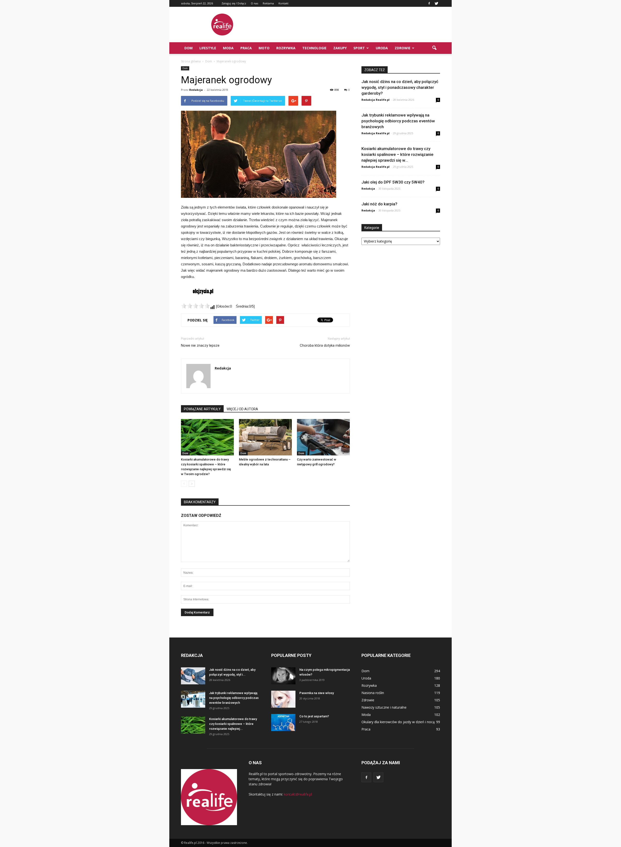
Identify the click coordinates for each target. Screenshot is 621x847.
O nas (254, 3)
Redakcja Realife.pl (375, 99)
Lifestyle (207, 48)
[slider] (195, 306)
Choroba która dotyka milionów (325, 345)
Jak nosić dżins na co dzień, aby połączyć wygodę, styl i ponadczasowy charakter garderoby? (399, 87)
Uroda (382, 48)
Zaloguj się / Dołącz (233, 3)
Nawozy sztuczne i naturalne (384, 707)
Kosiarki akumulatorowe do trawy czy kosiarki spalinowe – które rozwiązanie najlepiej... (233, 723)
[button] (434, 48)
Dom (188, 48)
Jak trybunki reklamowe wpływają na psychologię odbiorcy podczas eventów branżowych (398, 121)
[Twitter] (436, 3)
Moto (264, 48)
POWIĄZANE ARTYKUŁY (202, 409)
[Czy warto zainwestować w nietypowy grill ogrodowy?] (323, 437)
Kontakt (283, 3)
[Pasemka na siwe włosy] (283, 699)
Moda (228, 48)
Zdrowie (402, 48)
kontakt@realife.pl (298, 794)
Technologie (314, 48)
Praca (246, 48)
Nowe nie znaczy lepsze (200, 345)
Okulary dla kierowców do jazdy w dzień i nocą (398, 722)
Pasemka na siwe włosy (316, 693)
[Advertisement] (351, 24)
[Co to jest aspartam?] (283, 722)
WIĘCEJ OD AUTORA (242, 409)
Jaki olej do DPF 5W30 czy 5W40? (393, 182)
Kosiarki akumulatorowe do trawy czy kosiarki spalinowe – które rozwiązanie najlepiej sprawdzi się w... (397, 154)
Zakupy (340, 48)
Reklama (268, 3)
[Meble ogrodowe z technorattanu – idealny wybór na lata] (265, 437)
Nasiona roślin (372, 692)
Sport (359, 48)
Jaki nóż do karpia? (379, 203)
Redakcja (196, 90)
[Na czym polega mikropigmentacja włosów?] (283, 675)
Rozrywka (285, 48)
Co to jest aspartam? (314, 716)
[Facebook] (429, 3)
